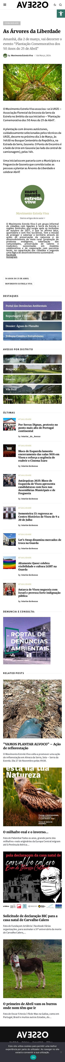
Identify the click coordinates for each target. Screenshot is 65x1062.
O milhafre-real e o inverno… (25, 832)
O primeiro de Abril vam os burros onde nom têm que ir (30, 1006)
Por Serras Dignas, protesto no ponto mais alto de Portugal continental (38, 428)
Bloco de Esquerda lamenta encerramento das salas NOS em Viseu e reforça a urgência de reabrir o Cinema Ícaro (38, 456)
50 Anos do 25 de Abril (17, 278)
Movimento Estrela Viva (32, 213)
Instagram (11, 257)
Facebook (11, 254)
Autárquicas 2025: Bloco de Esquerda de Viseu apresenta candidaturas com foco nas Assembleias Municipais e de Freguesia (36, 487)
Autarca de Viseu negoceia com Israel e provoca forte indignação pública (39, 592)
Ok (33, 1057)
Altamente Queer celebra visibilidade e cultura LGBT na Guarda (37, 566)
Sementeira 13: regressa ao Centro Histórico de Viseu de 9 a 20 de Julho (38, 516)
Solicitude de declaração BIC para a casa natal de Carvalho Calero (30, 918)
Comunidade (12, 23)
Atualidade (25, 419)
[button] (61, 13)
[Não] (61, 1052)
